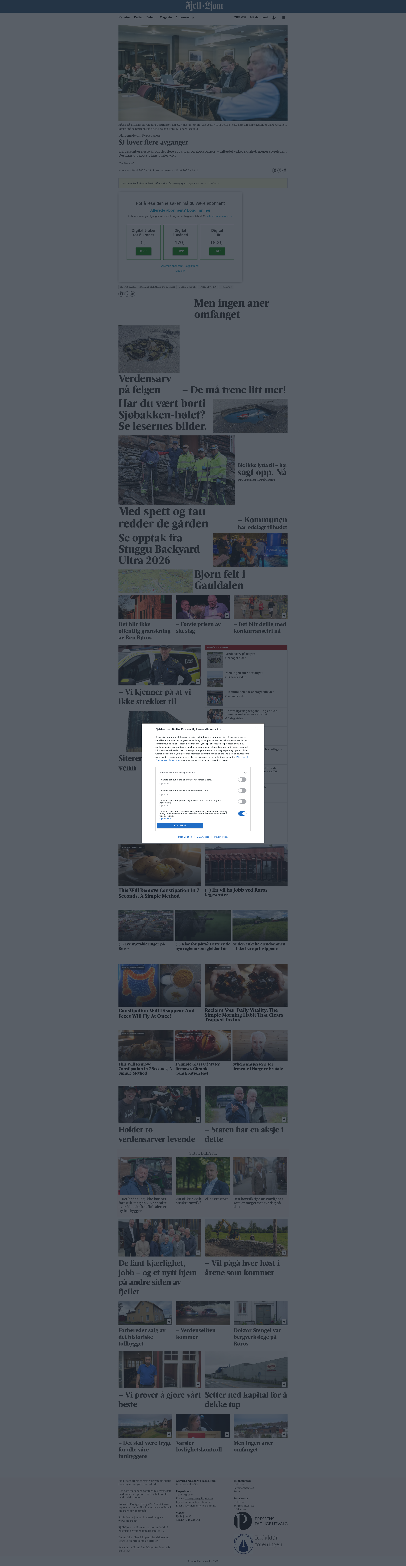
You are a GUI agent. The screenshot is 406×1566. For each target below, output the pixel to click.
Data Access (203, 837)
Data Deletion (185, 837)
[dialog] (203, 783)
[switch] (242, 779)
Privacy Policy (221, 837)
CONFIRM (180, 825)
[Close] (258, 730)
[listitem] (203, 772)
